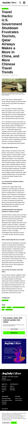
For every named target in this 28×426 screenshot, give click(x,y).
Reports (12, 386)
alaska (3, 307)
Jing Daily (4, 402)
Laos (3, 309)
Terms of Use (18, 398)
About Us (4, 386)
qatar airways (9, 309)
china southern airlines (19, 307)
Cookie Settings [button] (6, 422)
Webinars (12, 388)
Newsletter (12, 389)
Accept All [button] (14, 422)
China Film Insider (6, 398)
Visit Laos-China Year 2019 (17, 283)
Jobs (3, 391)
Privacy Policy (18, 400)
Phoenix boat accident (14, 219)
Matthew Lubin (5, 75)
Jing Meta (4, 403)
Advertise (4, 389)
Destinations (5, 8)
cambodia (9, 307)
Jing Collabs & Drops (7, 400)
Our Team (4, 388)
